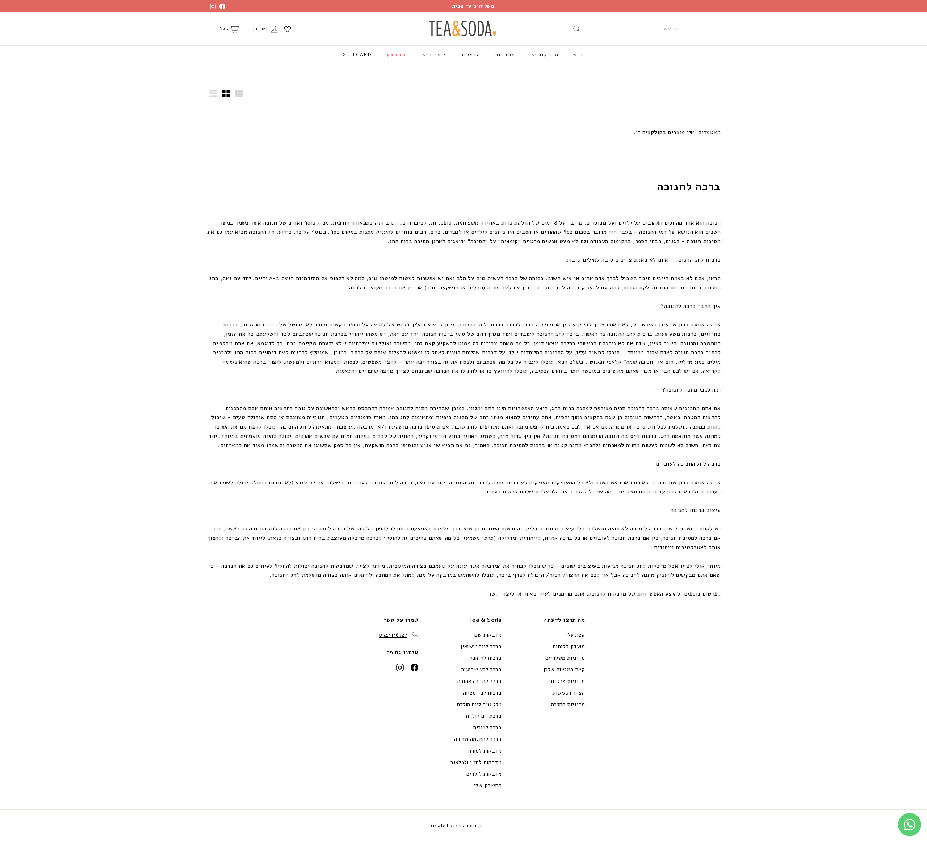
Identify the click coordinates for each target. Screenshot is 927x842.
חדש (578, 54)
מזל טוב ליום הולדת (479, 704)
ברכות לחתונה (486, 658)
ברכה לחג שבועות (481, 669)
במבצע (397, 54)
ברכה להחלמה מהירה (478, 739)
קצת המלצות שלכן (564, 669)
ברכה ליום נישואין (481, 646)
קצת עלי (575, 634)
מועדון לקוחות (569, 646)
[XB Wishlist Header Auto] (287, 29)
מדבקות (547, 54)
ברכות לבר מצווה (482, 692)
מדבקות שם (488, 634)
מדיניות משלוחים (565, 658)
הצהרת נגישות (568, 692)
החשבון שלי (488, 785)
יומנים (436, 54)
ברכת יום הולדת (484, 716)
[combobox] (626, 29)
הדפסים (471, 54)
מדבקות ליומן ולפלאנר (476, 762)
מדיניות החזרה (568, 704)
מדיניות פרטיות (567, 681)
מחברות (505, 54)
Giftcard (357, 54)
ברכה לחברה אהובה (479, 681)
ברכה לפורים (487, 727)
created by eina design (456, 825)
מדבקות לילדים (484, 774)
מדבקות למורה (485, 750)
